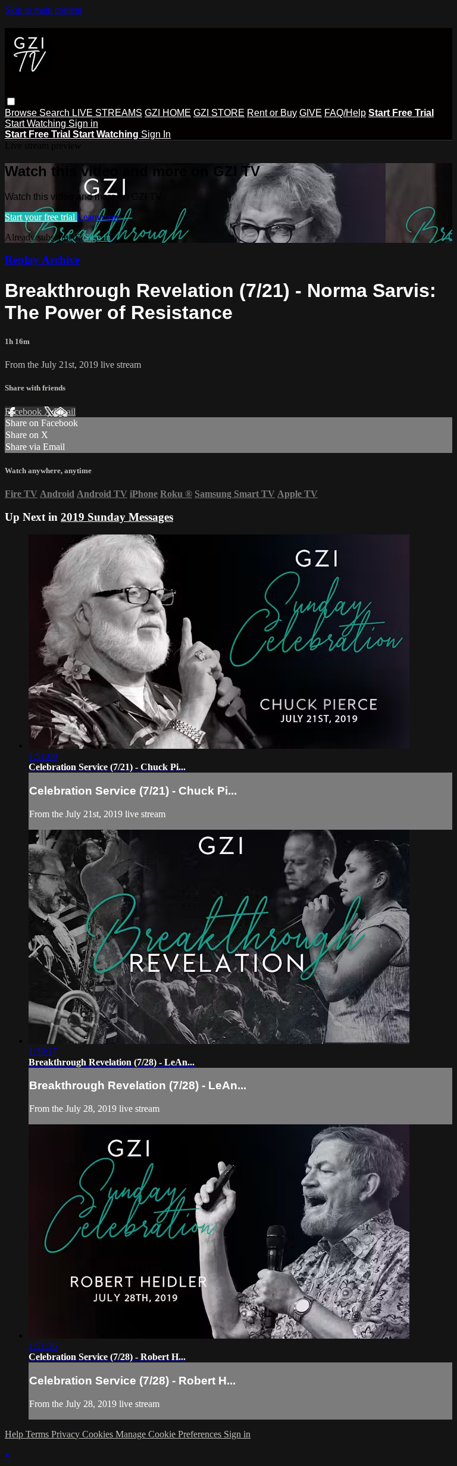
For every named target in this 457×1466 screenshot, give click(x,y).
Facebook (24, 412)
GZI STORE (219, 113)
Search (55, 113)
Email (65, 412)
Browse (22, 113)
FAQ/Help (345, 113)
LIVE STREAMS (107, 113)
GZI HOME (168, 113)
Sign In (156, 134)
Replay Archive (42, 260)
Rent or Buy (272, 113)
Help (15, 1434)
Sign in (83, 123)
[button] (11, 101)
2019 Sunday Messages (117, 517)
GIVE (310, 113)
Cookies (98, 1434)
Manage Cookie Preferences (169, 1434)
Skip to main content (43, 10)
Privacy (66, 1434)
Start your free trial (41, 217)
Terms (38, 1434)
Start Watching (36, 123)
